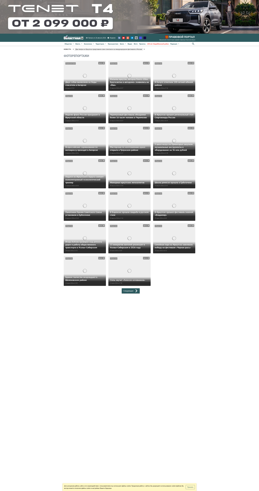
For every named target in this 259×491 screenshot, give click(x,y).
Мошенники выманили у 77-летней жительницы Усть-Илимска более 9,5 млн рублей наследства (109, 49)
